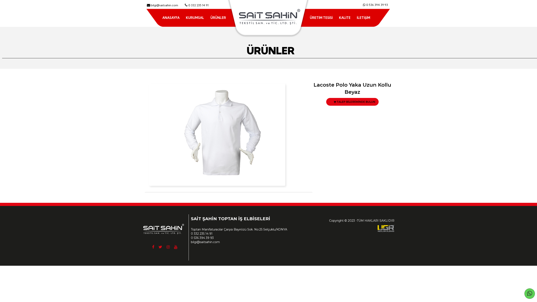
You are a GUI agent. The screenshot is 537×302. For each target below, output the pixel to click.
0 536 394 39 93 (377, 5)
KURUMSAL (195, 18)
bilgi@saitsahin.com (205, 242)
